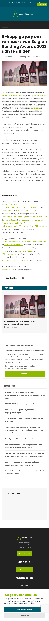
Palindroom (35, 108)
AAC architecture (9, 254)
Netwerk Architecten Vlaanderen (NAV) (18, 226)
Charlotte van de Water (12, 217)
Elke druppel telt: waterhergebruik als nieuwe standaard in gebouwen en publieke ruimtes (24, 454)
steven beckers (8, 204)
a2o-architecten (26, 251)
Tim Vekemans (8, 211)
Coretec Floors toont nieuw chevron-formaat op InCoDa (24, 419)
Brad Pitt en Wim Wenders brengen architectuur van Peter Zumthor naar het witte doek (25, 395)
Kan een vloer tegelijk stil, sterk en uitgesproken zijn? (19, 411)
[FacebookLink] (35, 2)
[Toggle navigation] (5, 25)
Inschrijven (6, 270)
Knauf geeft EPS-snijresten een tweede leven (24, 439)
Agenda (24, 585)
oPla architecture (10, 220)
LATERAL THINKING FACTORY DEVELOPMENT (21, 207)
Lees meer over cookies (24, 603)
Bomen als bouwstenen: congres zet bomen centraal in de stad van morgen (23, 446)
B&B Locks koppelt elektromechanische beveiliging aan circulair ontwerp (22, 463)
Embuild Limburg (35, 220)
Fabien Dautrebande (38, 217)
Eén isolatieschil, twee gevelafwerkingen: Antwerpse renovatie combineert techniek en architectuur (24, 430)
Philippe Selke (41, 226)
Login (31, 2)
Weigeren (24, 615)
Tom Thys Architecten (13, 245)
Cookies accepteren (24, 609)
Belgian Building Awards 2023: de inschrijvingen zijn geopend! (19, 322)
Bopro (18, 204)
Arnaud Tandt (7, 223)
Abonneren (25, 374)
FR (26, 2)
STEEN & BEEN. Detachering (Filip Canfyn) (22, 404)
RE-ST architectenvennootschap (28, 211)
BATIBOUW (38, 95)
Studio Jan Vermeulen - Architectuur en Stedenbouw (24, 242)
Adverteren (42, 4)
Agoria (25, 217)
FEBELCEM (18, 223)
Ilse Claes (23, 220)
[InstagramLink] (40, 2)
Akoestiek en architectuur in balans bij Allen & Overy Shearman (24, 472)
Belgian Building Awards (12, 95)
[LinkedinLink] (38, 2)
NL (23, 2)
